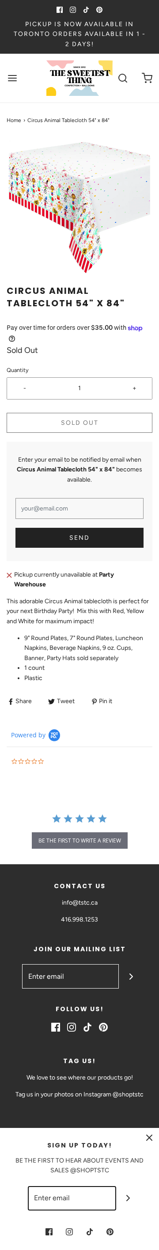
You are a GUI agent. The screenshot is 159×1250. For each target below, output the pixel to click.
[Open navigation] (12, 78)
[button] (79, 211)
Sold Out (79, 423)
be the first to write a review (79, 840)
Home (14, 120)
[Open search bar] (122, 78)
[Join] (131, 976)
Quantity (18, 370)
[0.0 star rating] (59, 762)
